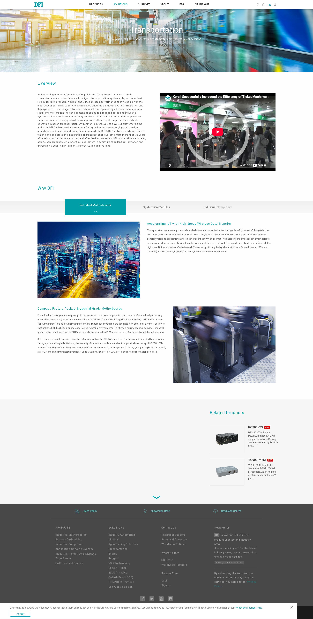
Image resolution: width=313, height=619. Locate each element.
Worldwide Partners (174, 564)
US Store (167, 560)
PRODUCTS (96, 4)
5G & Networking (119, 563)
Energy (112, 553)
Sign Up (166, 585)
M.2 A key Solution (120, 586)
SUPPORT (144, 4)
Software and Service (69, 563)
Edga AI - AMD (117, 572)
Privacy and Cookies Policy (248, 607)
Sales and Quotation (174, 539)
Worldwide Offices (173, 544)
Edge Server (63, 558)
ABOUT (164, 4)
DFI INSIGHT (201, 4)
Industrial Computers (69, 544)
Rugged (113, 558)
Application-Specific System (74, 549)
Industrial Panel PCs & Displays (75, 553)
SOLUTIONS (120, 4)
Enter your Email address (229, 562)
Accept (20, 613)
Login (164, 580)
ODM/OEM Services (121, 582)
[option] (218, 132)
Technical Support (173, 534)
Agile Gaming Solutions (123, 544)
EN (269, 4)
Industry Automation (121, 534)
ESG (181, 4)
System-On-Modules (68, 539)
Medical (113, 539)
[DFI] (38, 4)
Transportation (118, 549)
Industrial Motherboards (71, 534)
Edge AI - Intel (117, 567)
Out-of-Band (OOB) (120, 577)
